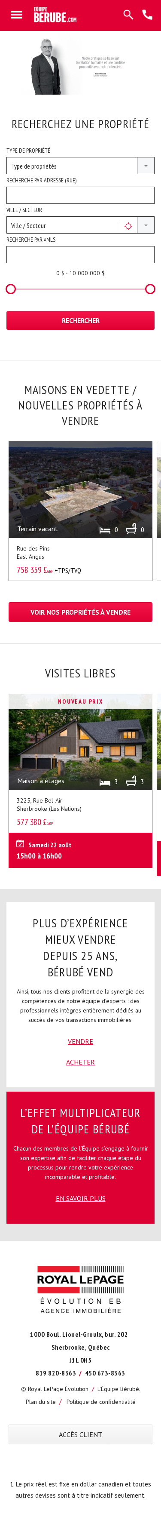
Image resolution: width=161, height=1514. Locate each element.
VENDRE (80, 1041)
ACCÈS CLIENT (80, 1434)
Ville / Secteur (24, 210)
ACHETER (80, 1062)
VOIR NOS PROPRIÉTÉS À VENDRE (80, 612)
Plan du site (41, 1402)
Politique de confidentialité (101, 1402)
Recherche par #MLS (30, 239)
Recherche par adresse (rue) (41, 180)
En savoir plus (81, 1198)
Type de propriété (28, 150)
